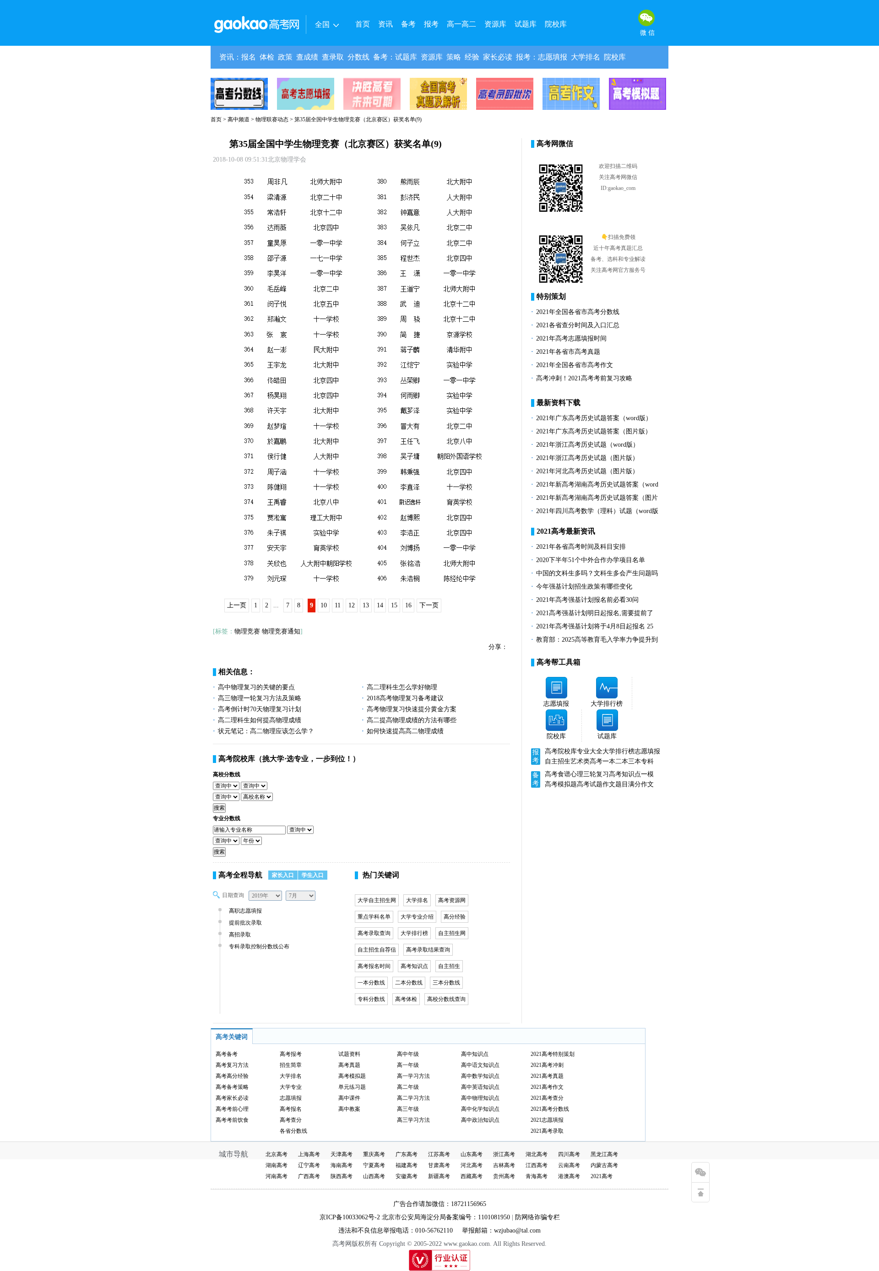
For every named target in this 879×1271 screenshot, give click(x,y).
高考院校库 (236, 759)
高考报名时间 (374, 966)
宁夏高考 (374, 1165)
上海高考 (309, 1154)
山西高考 (374, 1176)
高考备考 (227, 1054)
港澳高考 (569, 1176)
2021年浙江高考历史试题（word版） (587, 444)
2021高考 (602, 1176)
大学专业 (291, 1087)
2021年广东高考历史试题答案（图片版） (593, 431)
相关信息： (236, 672)
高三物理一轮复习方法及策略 (259, 698)
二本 (621, 761)
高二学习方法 (413, 1098)
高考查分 (291, 1120)
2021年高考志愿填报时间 (571, 338)
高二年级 (408, 1087)
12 (351, 605)
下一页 (429, 605)
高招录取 (240, 934)
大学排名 (585, 57)
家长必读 (497, 57)
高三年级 (408, 1109)
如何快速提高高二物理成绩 (405, 731)
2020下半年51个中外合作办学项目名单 (590, 560)
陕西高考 (342, 1176)
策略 (453, 57)
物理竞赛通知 (281, 631)
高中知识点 (474, 1054)
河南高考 (277, 1176)
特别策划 (551, 296)
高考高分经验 (232, 1076)
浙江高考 (504, 1154)
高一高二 (461, 24)
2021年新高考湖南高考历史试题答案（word (597, 484)
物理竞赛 (247, 631)
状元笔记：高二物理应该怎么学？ (266, 731)
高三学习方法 (413, 1120)
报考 (431, 24)
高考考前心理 (232, 1109)
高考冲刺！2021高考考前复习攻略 (584, 378)
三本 (634, 761)
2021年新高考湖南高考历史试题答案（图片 (597, 497)
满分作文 (641, 784)
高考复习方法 (232, 1065)
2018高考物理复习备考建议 (405, 698)
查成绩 (307, 57)
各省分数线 (293, 1131)
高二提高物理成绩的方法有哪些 (411, 720)
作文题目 (615, 784)
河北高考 (472, 1165)
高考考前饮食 (232, 1120)
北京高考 (277, 1154)
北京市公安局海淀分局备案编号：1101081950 (445, 1217)
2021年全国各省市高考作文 (574, 365)
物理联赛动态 (271, 119)
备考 (408, 24)
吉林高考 (504, 1165)
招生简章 (291, 1065)
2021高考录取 (547, 1131)
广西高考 (309, 1176)
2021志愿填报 (547, 1120)
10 (323, 605)
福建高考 (407, 1165)
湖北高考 (537, 1154)
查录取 (333, 57)
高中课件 (349, 1098)
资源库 (495, 24)
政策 (285, 57)
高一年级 (408, 1065)
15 (394, 605)
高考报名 (291, 1109)
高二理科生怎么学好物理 (402, 687)
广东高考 (407, 1154)
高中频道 (239, 119)
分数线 (358, 57)
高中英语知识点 (480, 1087)
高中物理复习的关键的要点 (256, 687)
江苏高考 (439, 1154)
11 (338, 605)
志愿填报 (552, 57)
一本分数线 (371, 982)
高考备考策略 (232, 1087)
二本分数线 (409, 982)
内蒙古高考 (604, 1165)
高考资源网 (452, 900)
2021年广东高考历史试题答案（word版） (594, 418)
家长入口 (283, 875)
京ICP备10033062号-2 (350, 1217)
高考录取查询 (374, 933)
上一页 (236, 605)
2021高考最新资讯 (566, 531)
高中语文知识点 (480, 1065)
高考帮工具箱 (559, 662)
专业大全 (589, 751)
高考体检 (406, 999)
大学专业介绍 (417, 917)
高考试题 (589, 784)
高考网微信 (555, 143)
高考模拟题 (561, 784)
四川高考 (569, 1154)
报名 (248, 57)
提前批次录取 (245, 922)
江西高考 (537, 1165)
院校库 (556, 24)
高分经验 (455, 917)
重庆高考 (374, 1154)
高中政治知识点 (480, 1120)
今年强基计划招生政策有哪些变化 (584, 586)
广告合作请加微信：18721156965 (439, 1204)
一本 (608, 761)
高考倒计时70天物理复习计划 (259, 709)
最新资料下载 (559, 402)
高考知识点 (414, 966)
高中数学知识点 (480, 1076)
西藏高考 (472, 1176)
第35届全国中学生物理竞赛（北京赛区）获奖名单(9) (335, 144)
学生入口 (313, 875)
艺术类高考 (586, 761)
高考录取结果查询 (428, 949)
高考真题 (349, 1065)
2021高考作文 (547, 1087)
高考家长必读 (232, 1098)
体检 (267, 57)
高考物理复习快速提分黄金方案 (411, 709)
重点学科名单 (374, 917)
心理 (576, 774)
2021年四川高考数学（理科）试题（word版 (597, 511)
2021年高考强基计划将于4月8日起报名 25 (594, 626)
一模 (647, 774)
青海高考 (537, 1176)
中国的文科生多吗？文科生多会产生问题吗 (597, 573)
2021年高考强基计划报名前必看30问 (587, 599)
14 (380, 605)
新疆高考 (439, 1176)
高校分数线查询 (446, 999)
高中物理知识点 (480, 1098)
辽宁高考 (309, 1165)
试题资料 (349, 1054)
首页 (362, 24)
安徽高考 (407, 1176)
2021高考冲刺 (547, 1065)
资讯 (385, 24)
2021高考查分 (547, 1098)
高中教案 (349, 1109)
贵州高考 (504, 1176)
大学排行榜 (414, 933)
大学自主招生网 (377, 900)
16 (408, 605)
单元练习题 (352, 1087)
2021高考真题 (547, 1076)
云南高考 (569, 1165)
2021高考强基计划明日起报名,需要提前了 (594, 613)
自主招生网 (452, 933)
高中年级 (408, 1054)
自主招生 (449, 966)
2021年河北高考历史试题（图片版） (587, 471)
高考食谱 (557, 774)
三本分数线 (446, 982)
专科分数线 (371, 999)
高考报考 (291, 1054)
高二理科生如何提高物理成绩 (259, 720)
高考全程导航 (240, 875)
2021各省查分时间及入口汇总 (577, 325)
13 (366, 605)
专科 (647, 761)
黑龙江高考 (604, 1154)
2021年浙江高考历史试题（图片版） (587, 457)
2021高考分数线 (550, 1109)
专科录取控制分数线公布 (259, 946)
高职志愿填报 (245, 911)
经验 (472, 57)
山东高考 (472, 1154)
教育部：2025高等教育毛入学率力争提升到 (597, 639)
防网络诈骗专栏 (537, 1217)
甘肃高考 (439, 1165)
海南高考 (342, 1165)
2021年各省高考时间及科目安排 (581, 546)
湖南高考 (277, 1165)
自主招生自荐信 (377, 949)
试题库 (526, 24)
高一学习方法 (413, 1076)
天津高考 (342, 1154)
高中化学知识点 (480, 1109)
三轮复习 (596, 774)
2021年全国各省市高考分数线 (577, 311)
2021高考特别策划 (553, 1054)
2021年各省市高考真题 (568, 351)
